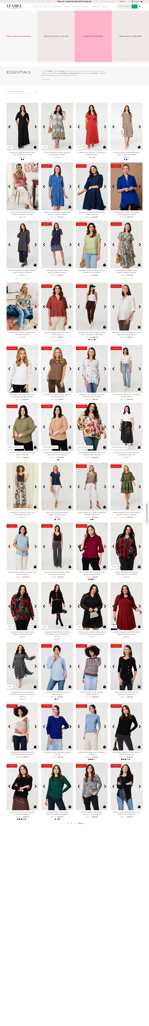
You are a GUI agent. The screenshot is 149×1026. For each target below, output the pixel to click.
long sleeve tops (74, 73)
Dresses (57, 6)
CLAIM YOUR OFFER (147, 513)
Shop (47, 6)
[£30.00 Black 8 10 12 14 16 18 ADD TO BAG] (22, 486)
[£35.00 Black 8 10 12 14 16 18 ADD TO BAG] (22, 244)
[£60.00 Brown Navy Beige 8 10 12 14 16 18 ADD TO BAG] (126, 127)
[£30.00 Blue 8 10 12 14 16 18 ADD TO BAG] (22, 307)
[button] (9, 126)
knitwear (94, 73)
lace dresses (63, 73)
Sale (86, 6)
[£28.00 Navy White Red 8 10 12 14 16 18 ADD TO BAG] (57, 486)
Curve (77, 6)
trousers (62, 71)
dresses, (50, 71)
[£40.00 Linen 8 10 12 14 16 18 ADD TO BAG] (22, 186)
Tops (67, 6)
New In (37, 6)
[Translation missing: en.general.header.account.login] (141, 1)
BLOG (105, 6)
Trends (95, 6)
